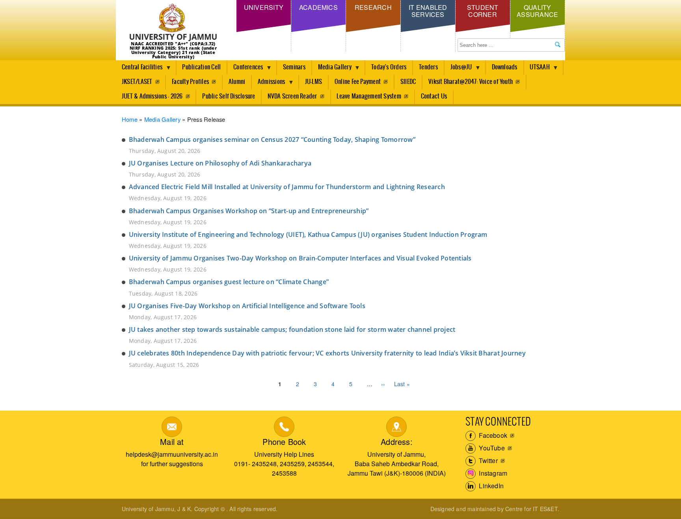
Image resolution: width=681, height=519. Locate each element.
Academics (318, 7)
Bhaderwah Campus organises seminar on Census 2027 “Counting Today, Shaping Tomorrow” (272, 139)
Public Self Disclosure (228, 96)
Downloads (504, 67)
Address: (397, 441)
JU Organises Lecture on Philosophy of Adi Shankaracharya (220, 163)
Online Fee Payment (358, 81)
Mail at (172, 441)
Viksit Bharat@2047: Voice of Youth (470, 81)
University (263, 7)
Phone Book (284, 441)
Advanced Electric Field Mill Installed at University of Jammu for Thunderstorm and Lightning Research (287, 186)
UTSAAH (537, 69)
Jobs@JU (458, 69)
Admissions (268, 83)
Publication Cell (201, 67)
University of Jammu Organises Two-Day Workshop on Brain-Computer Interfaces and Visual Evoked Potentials (300, 258)
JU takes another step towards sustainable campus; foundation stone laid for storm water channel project (292, 329)
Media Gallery (332, 69)
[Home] (173, 23)
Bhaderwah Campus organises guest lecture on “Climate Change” (229, 281)
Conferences (245, 69)
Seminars (294, 67)
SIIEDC (408, 81)
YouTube (491, 447)
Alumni (237, 81)
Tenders (428, 67)
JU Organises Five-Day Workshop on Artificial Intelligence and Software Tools (247, 305)
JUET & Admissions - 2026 (152, 96)
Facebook (492, 435)
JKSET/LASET (137, 81)
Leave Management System (369, 96)
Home (130, 119)
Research (373, 7)
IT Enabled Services (428, 11)
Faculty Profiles (190, 81)
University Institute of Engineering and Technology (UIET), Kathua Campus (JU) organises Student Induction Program (308, 234)
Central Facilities (139, 69)
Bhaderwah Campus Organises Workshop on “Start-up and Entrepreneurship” (249, 210)
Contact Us (434, 96)
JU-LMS (313, 81)
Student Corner (483, 11)
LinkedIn (490, 485)
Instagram (492, 473)
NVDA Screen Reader (292, 96)
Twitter (487, 460)
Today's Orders (388, 67)
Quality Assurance (537, 11)
